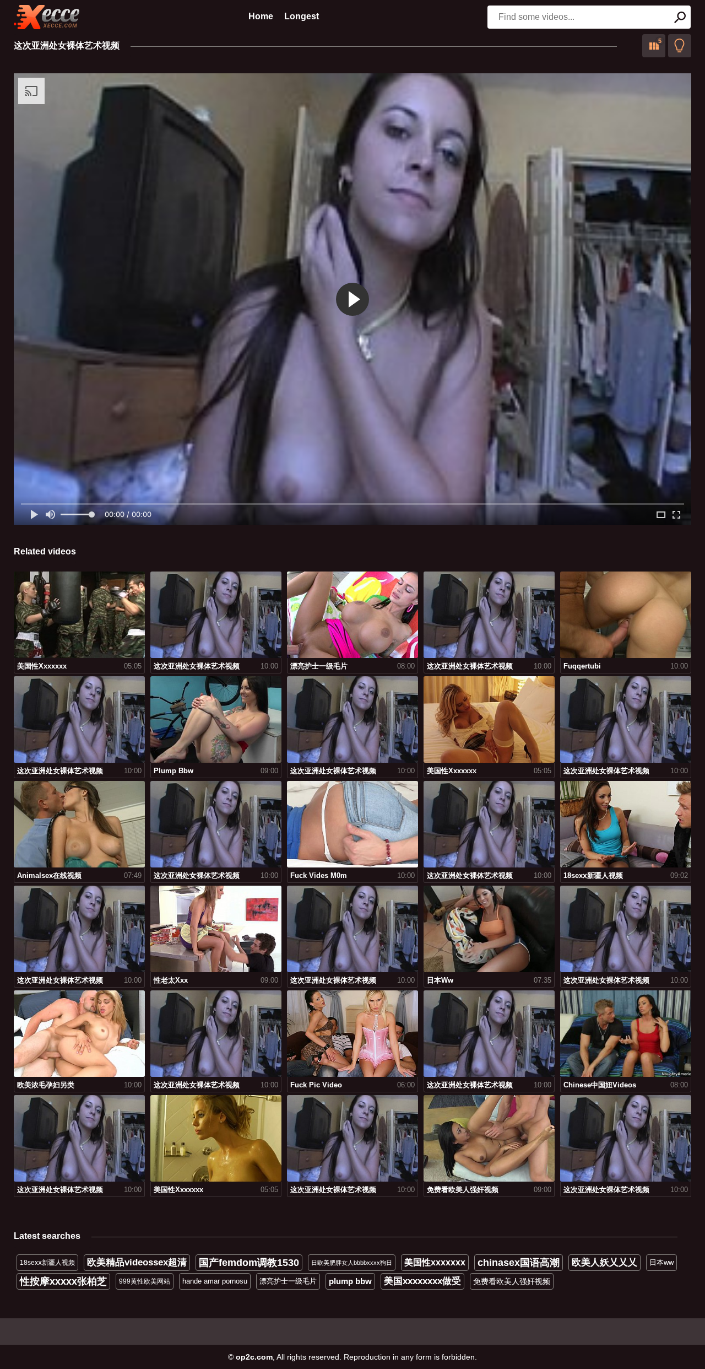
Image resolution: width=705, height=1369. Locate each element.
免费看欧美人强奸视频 (511, 1281)
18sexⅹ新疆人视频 (47, 1262)
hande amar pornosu (214, 1281)
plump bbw (350, 1281)
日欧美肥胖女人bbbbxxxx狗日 (351, 1262)
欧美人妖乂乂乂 (604, 1262)
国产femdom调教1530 (249, 1262)
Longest (301, 16)
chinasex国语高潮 (519, 1262)
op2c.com (254, 1356)
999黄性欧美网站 (144, 1281)
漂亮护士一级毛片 (288, 1281)
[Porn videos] (47, 17)
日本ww (661, 1262)
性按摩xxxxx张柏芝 (63, 1281)
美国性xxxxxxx (434, 1262)
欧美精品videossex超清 (137, 1262)
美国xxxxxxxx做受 (422, 1281)
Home (260, 16)
